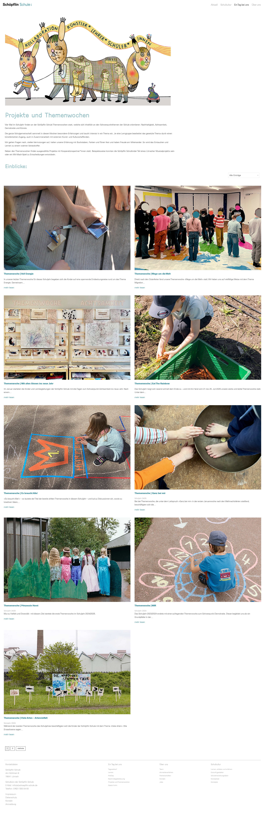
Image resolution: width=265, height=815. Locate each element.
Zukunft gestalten (217, 772)
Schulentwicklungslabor (219, 776)
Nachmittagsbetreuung (116, 779)
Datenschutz (11, 797)
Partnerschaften (165, 776)
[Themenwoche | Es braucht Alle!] (67, 447)
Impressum (10, 794)
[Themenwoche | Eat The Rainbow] (198, 337)
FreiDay (111, 776)
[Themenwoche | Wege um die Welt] (198, 228)
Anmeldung (10, 804)
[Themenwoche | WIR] (198, 560)
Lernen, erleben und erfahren (221, 769)
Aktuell (214, 5)
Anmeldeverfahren (166, 772)
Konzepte (214, 782)
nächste (20, 748)
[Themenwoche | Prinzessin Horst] (67, 560)
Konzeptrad (215, 779)
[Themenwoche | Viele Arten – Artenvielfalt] (67, 672)
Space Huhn (112, 785)
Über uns (256, 5)
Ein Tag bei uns (241, 5)
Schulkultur (225, 5)
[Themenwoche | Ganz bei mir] (198, 447)
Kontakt (9, 801)
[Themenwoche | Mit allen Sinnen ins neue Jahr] (67, 337)
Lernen (110, 772)
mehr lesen (9, 288)
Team (161, 769)
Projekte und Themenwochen (119, 782)
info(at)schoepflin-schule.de (24, 785)
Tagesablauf (112, 769)
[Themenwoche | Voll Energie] (67, 228)
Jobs (161, 782)
